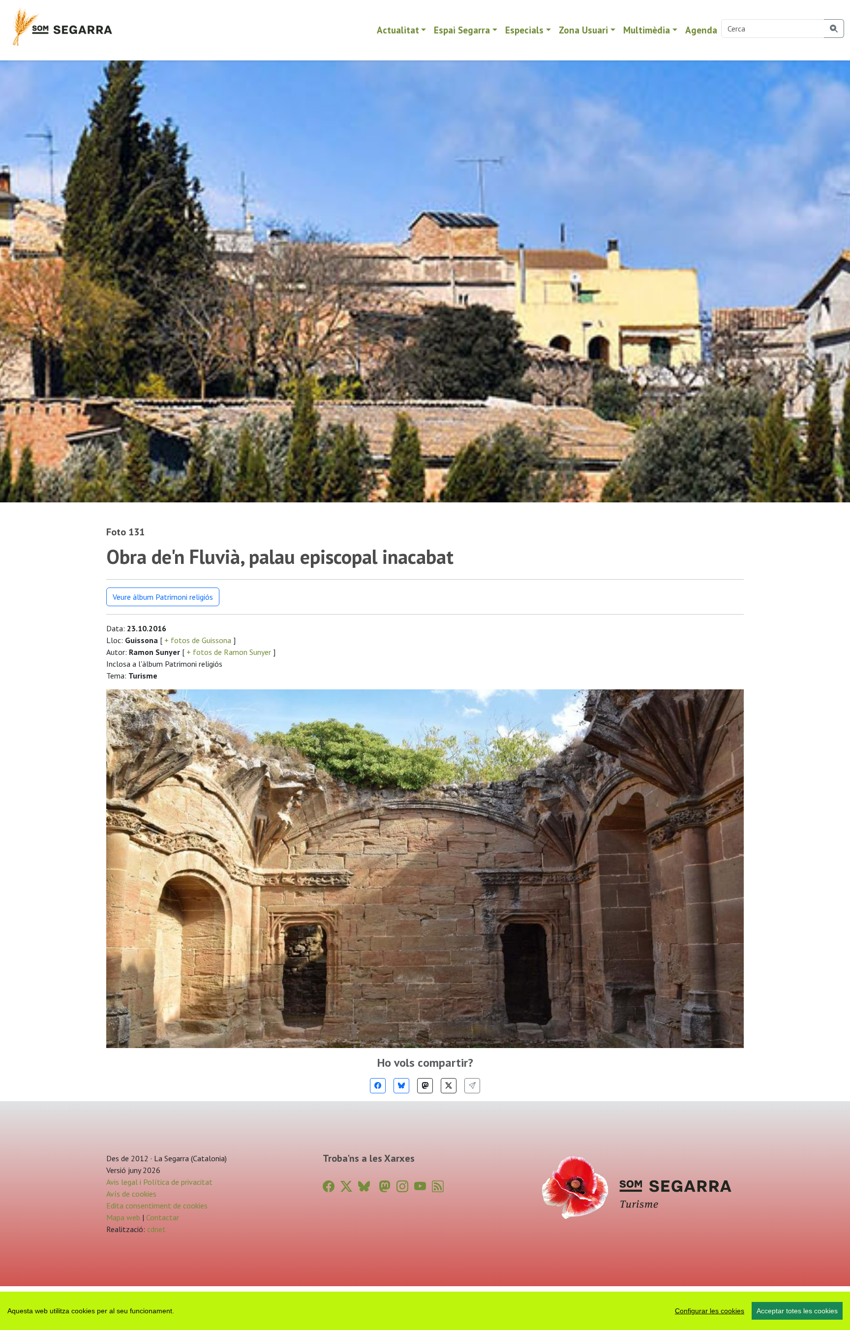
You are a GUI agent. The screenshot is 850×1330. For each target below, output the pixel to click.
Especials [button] (524, 30)
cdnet (155, 1229)
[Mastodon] (425, 1085)
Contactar (162, 1217)
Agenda (701, 30)
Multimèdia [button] (646, 30)
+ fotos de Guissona (197, 640)
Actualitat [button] (398, 30)
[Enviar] (472, 1085)
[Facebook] (378, 1085)
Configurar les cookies (709, 1311)
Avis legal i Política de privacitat (159, 1182)
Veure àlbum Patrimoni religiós (163, 597)
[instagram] (402, 1186)
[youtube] (420, 1186)
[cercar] (834, 28)
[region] (425, 1311)
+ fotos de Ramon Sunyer (228, 652)
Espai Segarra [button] (462, 30)
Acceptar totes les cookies (797, 1311)
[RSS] (438, 1186)
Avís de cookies (131, 1194)
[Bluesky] (401, 1085)
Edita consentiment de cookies (157, 1205)
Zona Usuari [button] (583, 30)
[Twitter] (448, 1085)
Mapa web (123, 1217)
